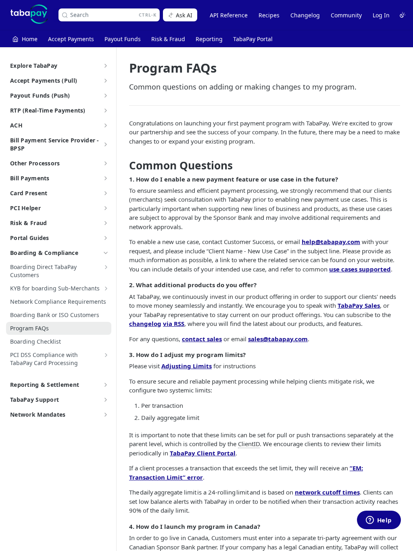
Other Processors (35, 163)
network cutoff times (327, 492)
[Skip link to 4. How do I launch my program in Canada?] (123, 526)
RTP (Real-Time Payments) (48, 110)
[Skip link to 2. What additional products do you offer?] (123, 285)
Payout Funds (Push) (40, 95)
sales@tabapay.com (278, 339)
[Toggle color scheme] (402, 14)
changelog (145, 323)
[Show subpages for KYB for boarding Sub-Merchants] (106, 288)
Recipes (269, 15)
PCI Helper (25, 208)
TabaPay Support (34, 399)
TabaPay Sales (359, 305)
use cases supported (360, 269)
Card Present (28, 193)
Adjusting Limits (186, 366)
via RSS (173, 323)
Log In (381, 15)
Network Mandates (37, 414)
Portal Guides (29, 238)
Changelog (305, 15)
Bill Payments (30, 178)
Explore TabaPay (33, 65)
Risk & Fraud (28, 223)
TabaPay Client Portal (203, 453)
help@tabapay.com (331, 242)
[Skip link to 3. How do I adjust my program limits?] (123, 354)
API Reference (229, 15)
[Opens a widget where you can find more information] (379, 521)
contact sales (202, 339)
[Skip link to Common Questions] (123, 165)
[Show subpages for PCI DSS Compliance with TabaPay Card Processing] (106, 355)
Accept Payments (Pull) (43, 80)
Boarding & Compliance (44, 253)
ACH (16, 125)
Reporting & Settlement (44, 384)
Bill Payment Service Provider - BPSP (54, 144)
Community (346, 15)
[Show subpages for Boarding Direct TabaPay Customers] (106, 267)
